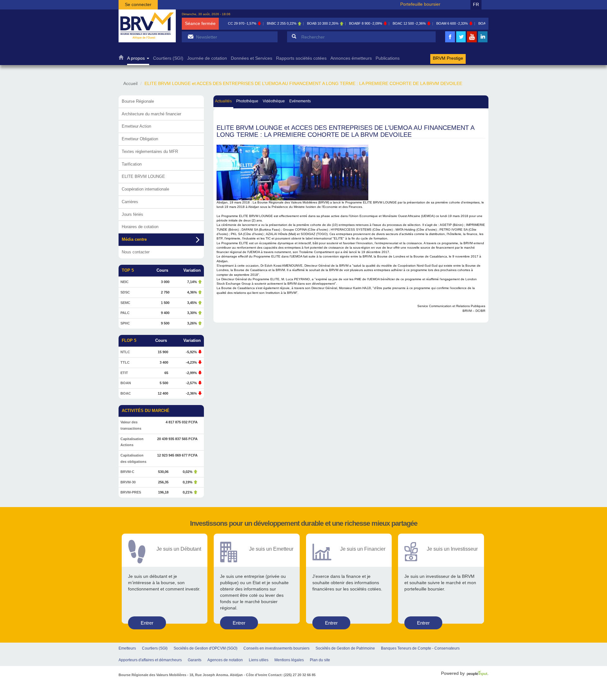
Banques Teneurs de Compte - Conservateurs (420, 648)
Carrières (130, 201)
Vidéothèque (274, 101)
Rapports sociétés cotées (301, 58)
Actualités (223, 101)
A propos (136, 58)
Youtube (472, 41)
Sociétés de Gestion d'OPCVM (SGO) (205, 648)
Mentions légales (289, 660)
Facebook (450, 41)
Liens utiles (258, 660)
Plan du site (320, 660)
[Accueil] (147, 25)
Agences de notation (225, 660)
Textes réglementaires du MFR (150, 151)
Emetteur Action (136, 126)
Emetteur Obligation (140, 138)
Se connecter (138, 4)
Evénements (300, 101)
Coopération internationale (145, 189)
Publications (388, 58)
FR (476, 4)
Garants (194, 660)
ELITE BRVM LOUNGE (143, 176)
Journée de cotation (207, 58)
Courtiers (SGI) (168, 58)
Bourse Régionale (138, 101)
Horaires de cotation (140, 226)
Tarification (132, 164)
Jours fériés (132, 214)
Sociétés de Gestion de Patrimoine (345, 648)
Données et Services (251, 58)
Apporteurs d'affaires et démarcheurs (150, 660)
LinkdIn (482, 41)
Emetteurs (127, 648)
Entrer (147, 623)
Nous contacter (136, 252)
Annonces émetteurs (351, 58)
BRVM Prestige (448, 58)
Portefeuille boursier (420, 4)
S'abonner (190, 36)
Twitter (461, 41)
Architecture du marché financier (151, 114)
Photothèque (247, 101)
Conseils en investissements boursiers (276, 648)
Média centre (134, 239)
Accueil (121, 59)
